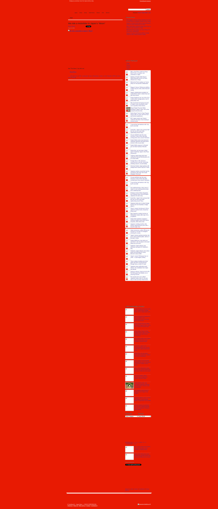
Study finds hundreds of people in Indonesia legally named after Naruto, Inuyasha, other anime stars (140, 220)
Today (127, 63)
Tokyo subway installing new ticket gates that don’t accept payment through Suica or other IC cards (139, 263)
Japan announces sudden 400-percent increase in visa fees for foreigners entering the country (140, 232)
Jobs (149, 12)
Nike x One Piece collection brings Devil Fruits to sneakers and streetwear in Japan (138, 27)
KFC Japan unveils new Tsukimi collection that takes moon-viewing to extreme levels (140, 120)
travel (118, 76)
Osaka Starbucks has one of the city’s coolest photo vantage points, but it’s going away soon (140, 99)
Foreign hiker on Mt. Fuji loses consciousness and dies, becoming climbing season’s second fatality (139, 162)
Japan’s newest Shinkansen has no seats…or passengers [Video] (139, 256)
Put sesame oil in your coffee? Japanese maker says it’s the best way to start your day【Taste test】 (139, 278)
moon (101, 76)
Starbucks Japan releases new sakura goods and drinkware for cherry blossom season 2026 (140, 252)
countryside (85, 76)
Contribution (142, 489)
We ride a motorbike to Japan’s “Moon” (86, 23)
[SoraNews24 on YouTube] (137, 1)
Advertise (70, 505)
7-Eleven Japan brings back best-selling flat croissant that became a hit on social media (140, 157)
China (80, 12)
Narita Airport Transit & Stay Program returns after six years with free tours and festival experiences (140, 115)
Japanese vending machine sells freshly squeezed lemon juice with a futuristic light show (139, 225)
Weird (139, 12)
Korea (85, 12)
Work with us (82, 505)
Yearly (128, 69)
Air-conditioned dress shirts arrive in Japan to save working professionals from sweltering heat (140, 189)
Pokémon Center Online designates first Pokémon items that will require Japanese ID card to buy (139, 194)
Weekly (128, 65)
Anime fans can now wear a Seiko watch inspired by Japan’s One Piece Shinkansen (140, 152)
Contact (136, 489)
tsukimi (73, 77)
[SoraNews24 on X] (135, 1)
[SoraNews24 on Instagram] (132, 1)
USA (103, 12)
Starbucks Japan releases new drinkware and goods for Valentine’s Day (139, 247)
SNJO (114, 76)
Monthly (128, 67)
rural (105, 76)
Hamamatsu (96, 76)
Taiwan (98, 12)
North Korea (92, 12)
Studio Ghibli (145, 12)
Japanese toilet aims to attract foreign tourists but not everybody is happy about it (140, 205)
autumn (76, 76)
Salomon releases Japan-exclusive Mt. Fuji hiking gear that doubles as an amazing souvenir (140, 273)
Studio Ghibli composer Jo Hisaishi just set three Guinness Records (139, 146)
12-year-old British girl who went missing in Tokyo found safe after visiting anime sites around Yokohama (140, 136)
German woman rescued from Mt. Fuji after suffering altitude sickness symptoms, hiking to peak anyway (141, 407)
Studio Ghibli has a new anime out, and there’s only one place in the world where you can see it (140, 242)
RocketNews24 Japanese (145, 1)
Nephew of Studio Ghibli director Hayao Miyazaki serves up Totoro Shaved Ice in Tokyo (138, 24)
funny (90, 76)
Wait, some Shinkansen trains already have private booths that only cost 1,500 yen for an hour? (142, 370)
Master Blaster (71, 26)
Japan (76, 12)
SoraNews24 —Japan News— (85, 6)
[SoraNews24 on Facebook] (130, 1)
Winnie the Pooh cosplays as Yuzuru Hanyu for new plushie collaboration (138, 30)
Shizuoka (109, 76)
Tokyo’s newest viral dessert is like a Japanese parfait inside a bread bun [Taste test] (140, 210)
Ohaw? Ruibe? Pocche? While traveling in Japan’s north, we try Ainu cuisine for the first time (140, 109)
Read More (73, 72)
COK (80, 76)
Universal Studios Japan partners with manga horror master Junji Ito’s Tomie (140, 166)
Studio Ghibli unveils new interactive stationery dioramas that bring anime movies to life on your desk (140, 141)
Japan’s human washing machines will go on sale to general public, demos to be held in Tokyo (140, 237)
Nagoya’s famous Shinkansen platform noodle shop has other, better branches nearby (137, 33)
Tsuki (69, 77)
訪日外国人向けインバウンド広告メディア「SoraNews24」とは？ (135, 443)
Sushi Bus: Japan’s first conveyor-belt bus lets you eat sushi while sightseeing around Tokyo (140, 131)
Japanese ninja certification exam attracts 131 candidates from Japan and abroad (139, 268)
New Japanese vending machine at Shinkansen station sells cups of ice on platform (140, 215)
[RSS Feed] (138, 1)
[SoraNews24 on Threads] (133, 1)
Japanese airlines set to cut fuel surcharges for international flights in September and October (142, 399)
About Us (127, 489)
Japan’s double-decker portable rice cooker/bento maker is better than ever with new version (140, 94)
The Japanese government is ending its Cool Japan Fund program (141, 392)
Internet (107, 12)
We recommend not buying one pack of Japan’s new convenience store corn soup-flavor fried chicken (140, 104)
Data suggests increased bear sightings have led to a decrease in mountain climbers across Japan (138, 20)
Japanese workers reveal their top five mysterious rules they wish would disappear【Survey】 (140, 173)
